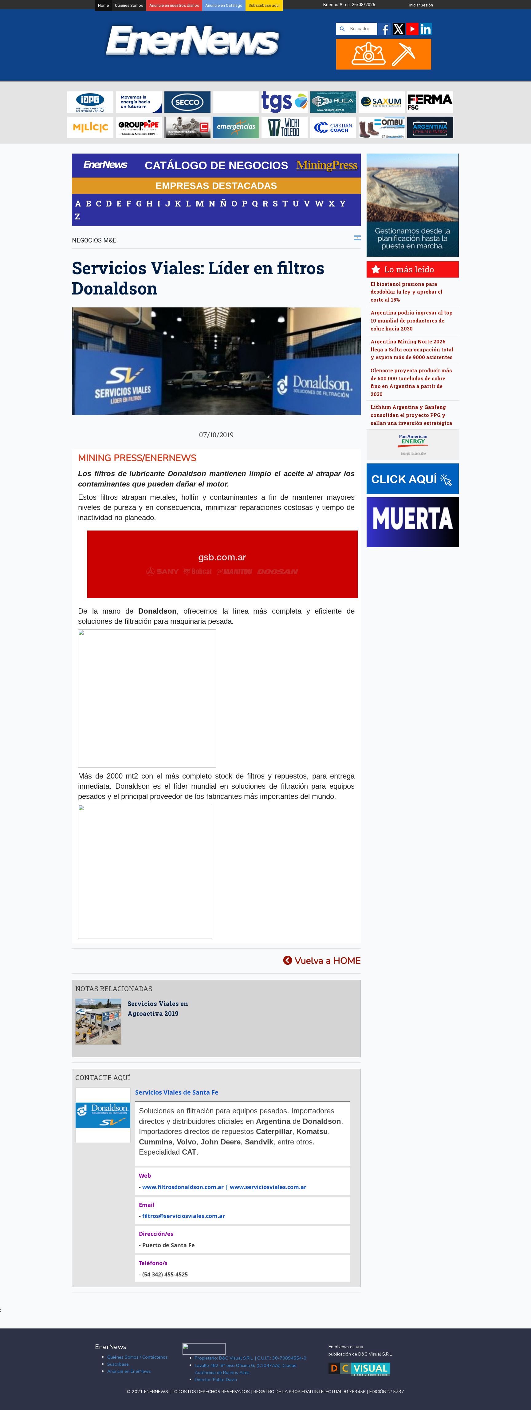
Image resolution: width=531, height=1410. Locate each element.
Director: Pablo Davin (216, 1379)
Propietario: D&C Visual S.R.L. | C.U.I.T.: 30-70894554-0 (250, 1358)
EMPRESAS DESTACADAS (216, 185)
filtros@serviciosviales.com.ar (183, 1216)
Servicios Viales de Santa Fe (176, 1092)
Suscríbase (118, 1364)
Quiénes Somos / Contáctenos (137, 1357)
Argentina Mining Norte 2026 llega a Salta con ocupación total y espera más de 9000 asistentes (412, 349)
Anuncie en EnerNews (129, 1371)
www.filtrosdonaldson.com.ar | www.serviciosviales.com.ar (224, 1187)
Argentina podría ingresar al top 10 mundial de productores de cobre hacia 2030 (412, 320)
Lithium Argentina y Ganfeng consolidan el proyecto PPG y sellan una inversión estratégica (411, 415)
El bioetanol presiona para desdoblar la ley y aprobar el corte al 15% (406, 292)
